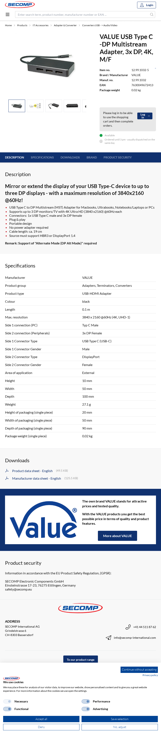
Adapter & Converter (65, 25)
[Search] (152, 14)
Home (8, 25)
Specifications (42, 157)
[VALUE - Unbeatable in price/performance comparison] (43, 520)
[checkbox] (7, 701)
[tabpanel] (47, 64)
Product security (118, 157)
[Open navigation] (8, 14)
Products (22, 25)
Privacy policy (150, 675)
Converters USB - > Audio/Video (99, 25)
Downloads (70, 157)
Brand (92, 157)
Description (14, 157)
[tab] (16, 106)
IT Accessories (40, 25)
